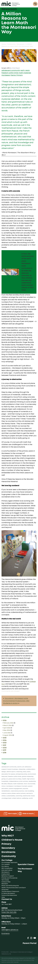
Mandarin (5, 883)
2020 (5, 748)
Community (9, 856)
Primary (6, 844)
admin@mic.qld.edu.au (10, 930)
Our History (5, 866)
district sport (11, 771)
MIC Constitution (7, 868)
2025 (4, 738)
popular (25, 788)
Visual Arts (5, 889)
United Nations (16, 798)
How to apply (12, 813)
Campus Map (6, 882)
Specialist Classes (26, 864)
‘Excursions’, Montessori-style (16, 698)
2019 (4, 750)
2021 (4, 745)
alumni (19, 767)
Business (15, 769)
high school (30, 779)
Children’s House (12, 840)
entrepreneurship (21, 774)
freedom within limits (10, 73)
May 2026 (6, 730)
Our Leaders (6, 864)
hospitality (5, 781)
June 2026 (6, 733)
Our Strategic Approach (9, 862)
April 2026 (6, 728)
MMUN (4, 786)
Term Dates (5, 880)
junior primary (23, 781)
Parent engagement (15, 788)
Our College (7, 860)
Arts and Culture (7, 870)
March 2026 (7, 725)
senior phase (11, 793)
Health (24, 779)
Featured (4, 776)
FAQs (3, 897)
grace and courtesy (15, 779)
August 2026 (7, 735)
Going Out (5, 779)
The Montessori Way (25, 870)
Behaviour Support (8, 876)
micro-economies (29, 783)
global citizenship (27, 776)
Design (4, 771)
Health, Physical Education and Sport (14, 887)
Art (23, 767)
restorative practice (17, 791)
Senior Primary (17, 75)
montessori (6, 75)
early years (25, 70)
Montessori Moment (20, 786)
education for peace (8, 774)
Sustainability (10, 796)
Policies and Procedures (9, 878)
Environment (32, 774)
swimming (19, 796)
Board (9, 769)
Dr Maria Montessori (8, 893)
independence (14, 781)
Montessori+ (6, 872)
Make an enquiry (28, 813)
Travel (33, 796)
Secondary (8, 848)
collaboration (30, 769)
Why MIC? (8, 836)
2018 (4, 752)
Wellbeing (25, 798)
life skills (4, 783)
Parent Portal (29, 943)
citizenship (22, 769)
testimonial (26, 796)
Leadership (32, 781)
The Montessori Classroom (10, 891)
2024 (4, 740)
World (31, 798)
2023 (4, 742)
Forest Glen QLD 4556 (9, 912)
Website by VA (6, 954)
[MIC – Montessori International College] (11, 4)
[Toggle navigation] (35, 4)
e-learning (19, 771)
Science (4, 793)
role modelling (29, 791)
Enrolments (8, 852)
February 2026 (8, 723)
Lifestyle (9, 783)
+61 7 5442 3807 (7, 904)
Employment (6, 874)
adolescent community (11, 70)
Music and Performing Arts (10, 885)
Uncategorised (6, 798)
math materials (25, 73)
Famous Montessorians (9, 895)
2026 (4, 720)
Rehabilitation (6, 791)
